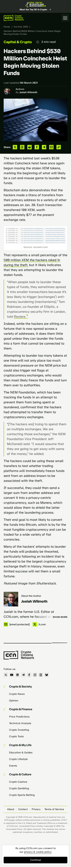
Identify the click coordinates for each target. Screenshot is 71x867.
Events (13, 765)
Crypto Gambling (19, 788)
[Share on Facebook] (37, 147)
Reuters (19, 317)
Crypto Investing (19, 729)
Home (7, 26)
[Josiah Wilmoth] (11, 599)
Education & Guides (20, 752)
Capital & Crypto (18, 42)
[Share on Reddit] (29, 147)
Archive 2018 (21, 26)
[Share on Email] (51, 147)
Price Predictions (19, 716)
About (10, 809)
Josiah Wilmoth (28, 92)
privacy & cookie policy (38, 851)
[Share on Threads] (22, 147)
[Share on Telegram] (44, 147)
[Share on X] (15, 147)
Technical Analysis (20, 723)
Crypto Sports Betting (22, 795)
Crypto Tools (16, 736)
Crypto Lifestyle (18, 759)
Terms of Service (54, 809)
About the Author (31, 595)
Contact (23, 809)
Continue (35, 860)
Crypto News (17, 694)
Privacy (36, 809)
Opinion (13, 700)
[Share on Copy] (58, 147)
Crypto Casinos (18, 781)
